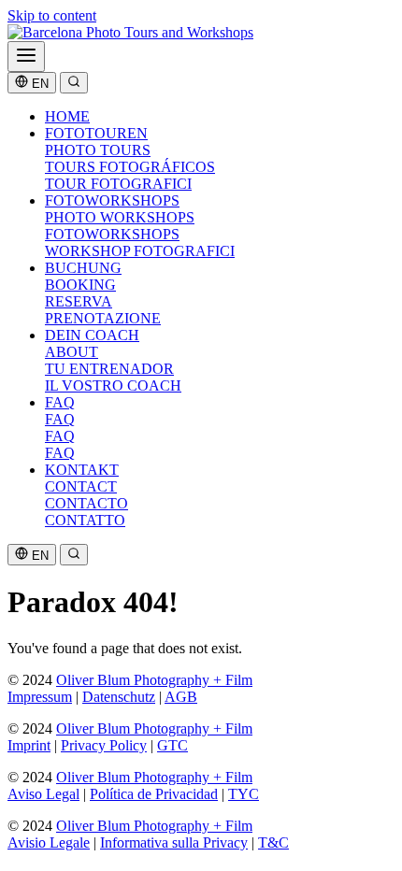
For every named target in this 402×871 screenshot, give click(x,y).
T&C (273, 842)
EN (38, 84)
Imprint (28, 745)
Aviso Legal (43, 794)
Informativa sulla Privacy (174, 842)
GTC (172, 745)
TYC (243, 794)
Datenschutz (118, 697)
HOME (67, 116)
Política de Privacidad (154, 794)
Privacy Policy (104, 745)
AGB (181, 697)
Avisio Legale (48, 842)
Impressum (39, 697)
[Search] (74, 82)
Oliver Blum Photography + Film (154, 680)
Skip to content (51, 15)
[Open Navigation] (26, 56)
